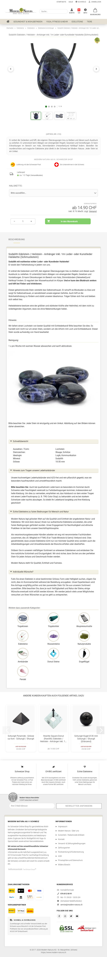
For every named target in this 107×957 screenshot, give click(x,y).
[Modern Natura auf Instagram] (65, 916)
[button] (95, 8)
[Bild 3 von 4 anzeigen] (52, 106)
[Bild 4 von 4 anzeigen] (54, 106)
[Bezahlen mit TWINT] (21, 890)
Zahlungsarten (64, 848)
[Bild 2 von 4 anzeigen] (49, 106)
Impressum (62, 826)
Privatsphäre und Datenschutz (70, 860)
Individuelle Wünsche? (23, 571)
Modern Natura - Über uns (68, 831)
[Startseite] (8, 21)
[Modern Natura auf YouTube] (77, 916)
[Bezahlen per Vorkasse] (21, 897)
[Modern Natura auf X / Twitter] (71, 916)
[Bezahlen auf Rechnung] (30, 897)
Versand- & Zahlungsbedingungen (71, 843)
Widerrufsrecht (64, 865)
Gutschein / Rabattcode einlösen (71, 835)
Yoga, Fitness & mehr (57, 21)
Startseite (61, 2)
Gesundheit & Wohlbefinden (27, 21)
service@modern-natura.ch (71, 905)
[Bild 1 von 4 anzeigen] (46, 106)
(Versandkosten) (36, 175)
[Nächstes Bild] (96, 69)
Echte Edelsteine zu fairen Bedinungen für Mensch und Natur (41, 511)
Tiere (89, 21)
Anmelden (95, 2)
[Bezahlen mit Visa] (39, 890)
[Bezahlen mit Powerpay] (39, 897)
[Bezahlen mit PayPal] (12, 897)
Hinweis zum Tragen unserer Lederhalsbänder (34, 470)
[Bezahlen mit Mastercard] (30, 890)
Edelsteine (77, 21)
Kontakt (61, 839)
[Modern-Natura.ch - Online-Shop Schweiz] (21, 11)
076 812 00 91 (66, 894)
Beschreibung (16, 239)
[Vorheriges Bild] (11, 69)
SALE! (71, 2)
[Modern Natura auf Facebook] (59, 916)
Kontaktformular (67, 890)
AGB (60, 856)
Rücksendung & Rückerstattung (71, 852)
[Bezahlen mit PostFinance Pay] (12, 890)
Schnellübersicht (20, 441)
